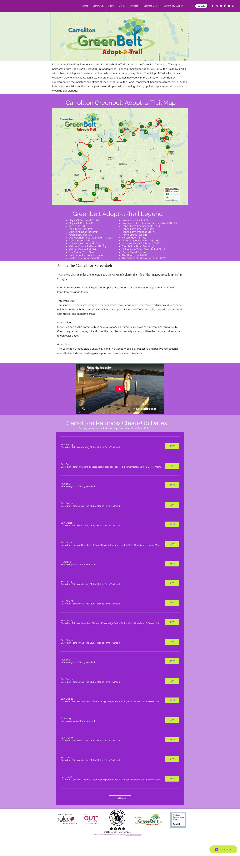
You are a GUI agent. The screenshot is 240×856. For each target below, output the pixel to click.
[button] (111, 6)
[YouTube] (229, 5)
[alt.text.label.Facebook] (212, 5)
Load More (120, 798)
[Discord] (220, 5)
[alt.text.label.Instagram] (216, 5)
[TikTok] (225, 5)
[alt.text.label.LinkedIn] (233, 5)
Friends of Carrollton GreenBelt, (136, 68)
